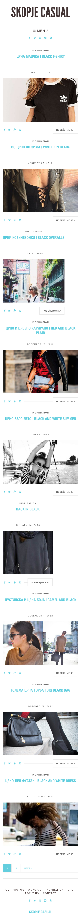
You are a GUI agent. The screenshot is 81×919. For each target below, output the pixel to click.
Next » (28, 868)
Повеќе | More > (65, 129)
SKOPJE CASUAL (40, 12)
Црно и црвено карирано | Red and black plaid (40, 330)
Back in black (28, 509)
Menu (42, 31)
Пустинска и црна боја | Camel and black (40, 600)
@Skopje (35, 890)
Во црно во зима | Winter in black (40, 147)
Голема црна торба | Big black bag (40, 690)
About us (32, 893)
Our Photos (15, 890)
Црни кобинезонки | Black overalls (33, 237)
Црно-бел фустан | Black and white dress (40, 780)
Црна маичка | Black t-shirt (41, 56)
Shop (71, 890)
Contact (49, 893)
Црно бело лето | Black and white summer (40, 418)
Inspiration (40, 50)
